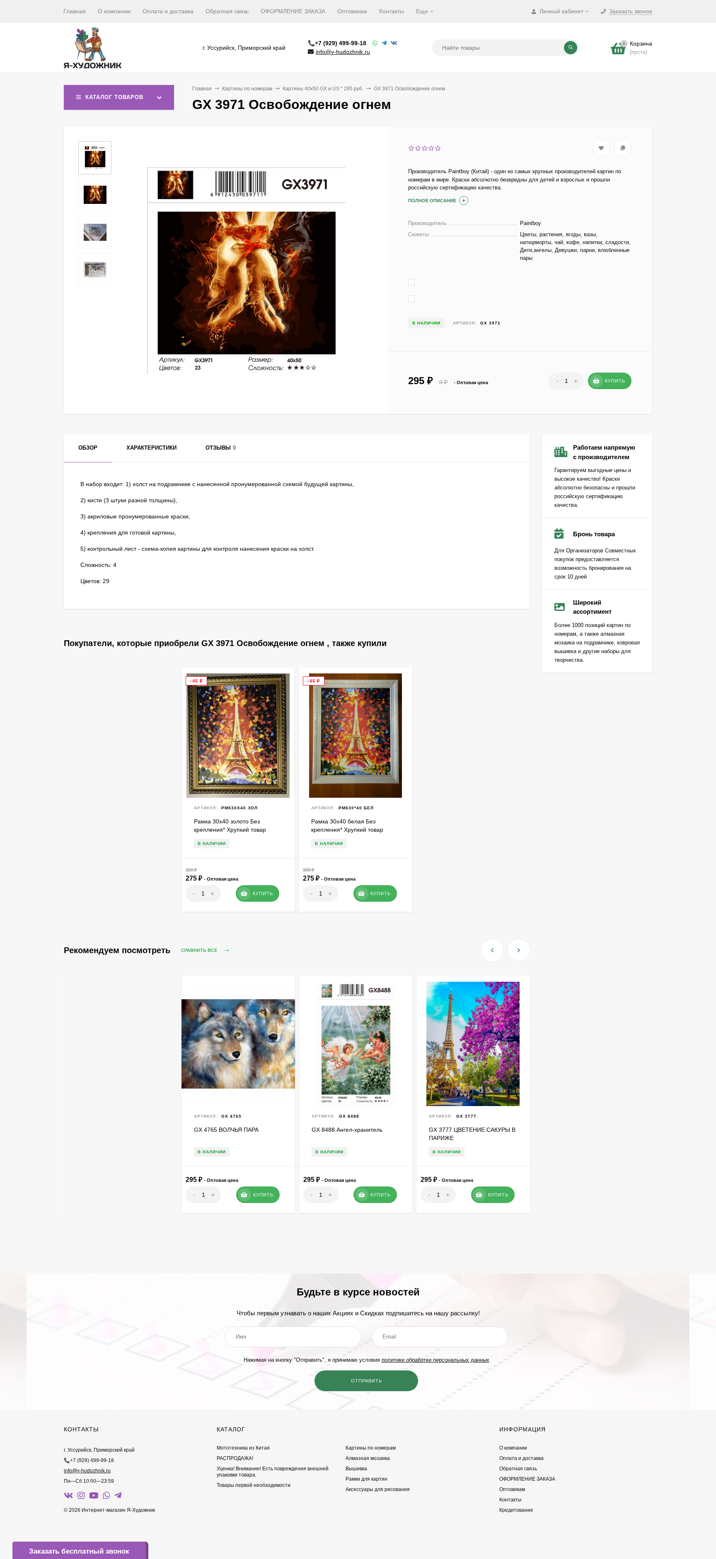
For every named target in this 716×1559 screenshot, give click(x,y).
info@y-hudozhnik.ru (343, 51)
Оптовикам (352, 11)
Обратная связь (227, 11)
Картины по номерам (247, 89)
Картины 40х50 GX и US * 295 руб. (323, 89)
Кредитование (516, 1510)
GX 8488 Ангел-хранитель (347, 1129)
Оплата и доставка (168, 11)
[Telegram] (384, 43)
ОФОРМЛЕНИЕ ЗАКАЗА (293, 11)
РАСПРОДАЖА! (235, 1458)
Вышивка (356, 1469)
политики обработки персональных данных (435, 1360)
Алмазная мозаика (368, 1458)
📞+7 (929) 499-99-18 (337, 43)
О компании (114, 11)
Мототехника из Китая (243, 1448)
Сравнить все (199, 950)
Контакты (391, 11)
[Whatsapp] (375, 43)
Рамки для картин (366, 1479)
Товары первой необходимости (253, 1485)
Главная (74, 11)
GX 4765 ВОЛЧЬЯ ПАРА (226, 1129)
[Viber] (394, 43)
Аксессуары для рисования (378, 1489)
